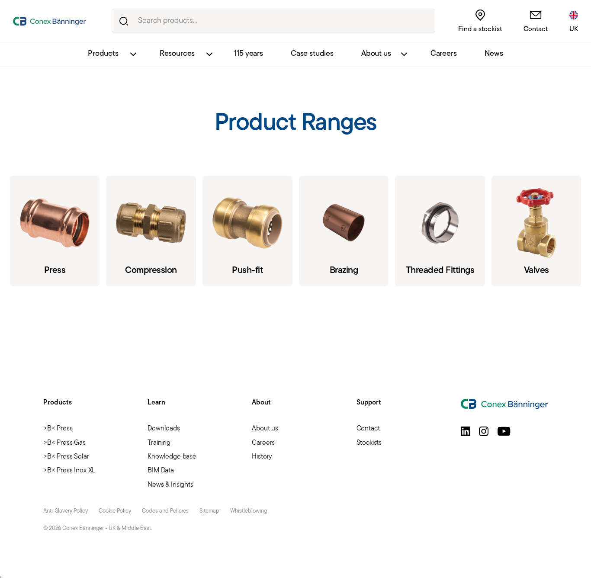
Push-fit (247, 231)
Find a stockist (480, 29)
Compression (151, 231)
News (494, 54)
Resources (177, 54)
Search (124, 21)
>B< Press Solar (66, 456)
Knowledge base (172, 456)
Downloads (164, 428)
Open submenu (133, 54)
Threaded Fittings (440, 231)
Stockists (369, 443)
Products (103, 54)
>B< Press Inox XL (69, 470)
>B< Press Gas (64, 443)
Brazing (344, 231)
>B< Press (58, 428)
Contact (536, 29)
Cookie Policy (115, 511)
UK (573, 29)
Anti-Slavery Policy (65, 511)
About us (376, 54)
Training (159, 443)
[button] (465, 431)
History (262, 456)
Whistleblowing (248, 511)
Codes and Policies (165, 511)
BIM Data (161, 470)
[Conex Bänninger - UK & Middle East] (49, 21)
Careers (443, 54)
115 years (248, 54)
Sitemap (209, 511)
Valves (536, 231)
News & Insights (170, 484)
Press (55, 231)
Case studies (312, 54)
